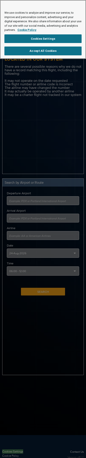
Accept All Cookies (43, 50)
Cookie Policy (26, 30)
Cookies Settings (43, 38)
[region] (43, 29)
